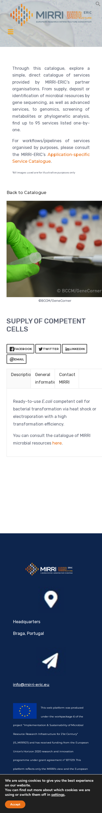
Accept (15, 804)
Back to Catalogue (26, 192)
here (57, 443)
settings (58, 794)
